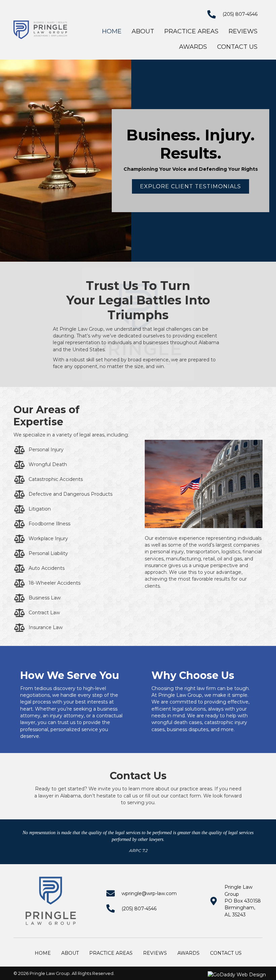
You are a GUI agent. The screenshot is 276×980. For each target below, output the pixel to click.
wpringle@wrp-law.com (149, 893)
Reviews (155, 953)
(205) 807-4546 (239, 14)
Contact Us (226, 953)
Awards (188, 953)
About (70, 953)
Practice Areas (111, 953)
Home (43, 953)
